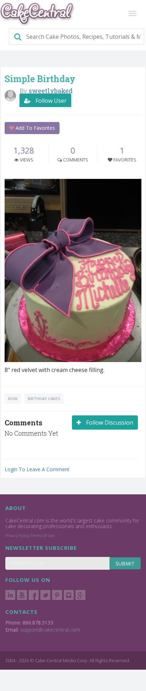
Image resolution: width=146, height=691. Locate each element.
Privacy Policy (17, 535)
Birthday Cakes (44, 398)
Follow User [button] (50, 101)
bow (12, 398)
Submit (125, 563)
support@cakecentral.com (50, 629)
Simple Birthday (40, 79)
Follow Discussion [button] (109, 422)
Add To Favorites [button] (34, 127)
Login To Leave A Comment (37, 469)
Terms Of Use (42, 535)
